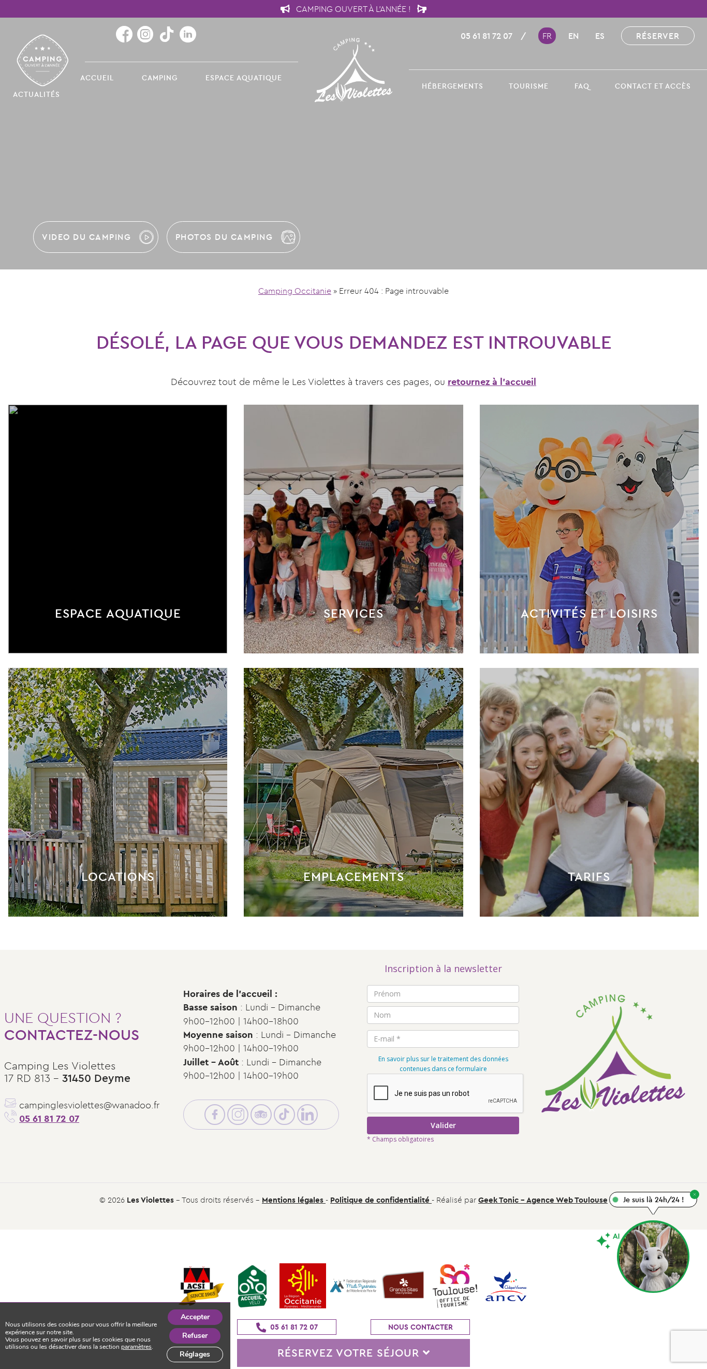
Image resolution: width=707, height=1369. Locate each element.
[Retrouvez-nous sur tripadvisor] (261, 1114)
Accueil (97, 77)
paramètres (136, 1346)
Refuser (195, 1336)
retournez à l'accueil (492, 382)
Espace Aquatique (243, 77)
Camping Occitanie (294, 291)
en (573, 36)
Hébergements (452, 86)
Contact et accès (653, 86)
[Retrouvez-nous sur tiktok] (169, 35)
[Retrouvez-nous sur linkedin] (188, 35)
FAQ (582, 86)
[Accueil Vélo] (252, 1287)
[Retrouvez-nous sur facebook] (126, 35)
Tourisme (529, 86)
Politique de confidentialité (381, 1200)
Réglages (195, 1354)
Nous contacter (420, 1327)
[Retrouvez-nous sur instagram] (147, 35)
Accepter (195, 1317)
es (600, 36)
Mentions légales (294, 1200)
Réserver (658, 36)
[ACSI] (201, 1287)
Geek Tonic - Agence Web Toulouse (543, 1200)
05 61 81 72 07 (486, 35)
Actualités (36, 94)
